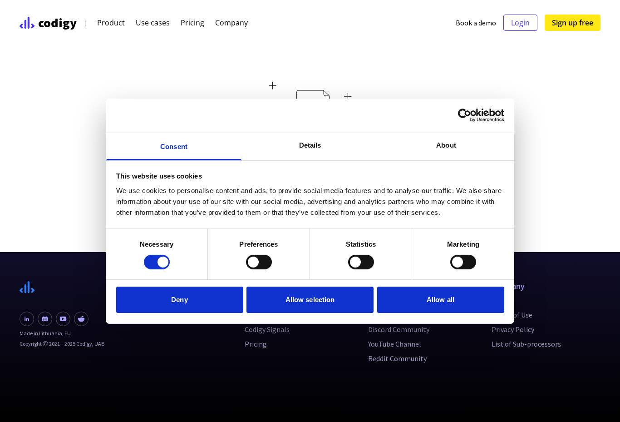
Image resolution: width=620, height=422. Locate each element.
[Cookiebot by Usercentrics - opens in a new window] (464, 115)
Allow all (440, 299)
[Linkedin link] (27, 319)
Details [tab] (310, 145)
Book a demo (476, 22)
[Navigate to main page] (62, 287)
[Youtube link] (63, 319)
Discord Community (398, 329)
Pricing (192, 23)
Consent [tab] (173, 146)
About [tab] (446, 145)
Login (520, 23)
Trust (500, 300)
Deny (179, 299)
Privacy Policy (513, 329)
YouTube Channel (394, 343)
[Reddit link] (81, 319)
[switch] (259, 262)
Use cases (153, 23)
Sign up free (572, 23)
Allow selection (310, 299)
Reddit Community (397, 358)
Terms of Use (512, 314)
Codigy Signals (267, 329)
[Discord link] (45, 319)
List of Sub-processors (526, 343)
